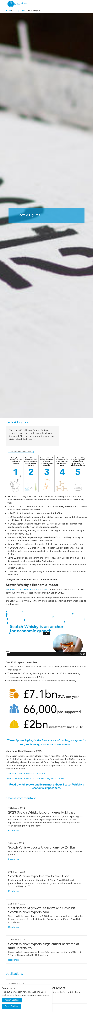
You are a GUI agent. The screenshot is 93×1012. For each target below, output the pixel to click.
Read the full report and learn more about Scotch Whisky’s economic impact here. (46, 786)
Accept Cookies (12, 999)
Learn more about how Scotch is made (25, 773)
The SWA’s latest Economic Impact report (27, 589)
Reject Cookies (11, 1006)
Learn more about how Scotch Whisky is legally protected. (35, 778)
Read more (13, 830)
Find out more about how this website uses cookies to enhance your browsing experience (25, 993)
